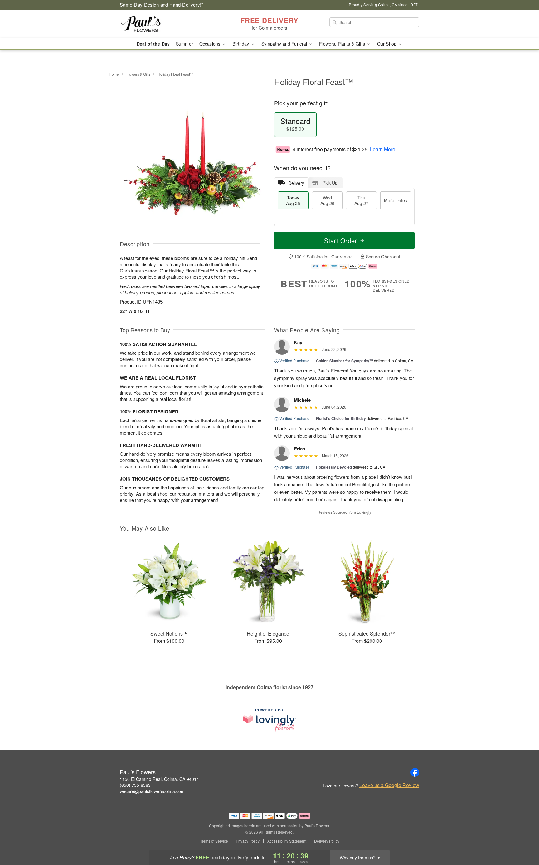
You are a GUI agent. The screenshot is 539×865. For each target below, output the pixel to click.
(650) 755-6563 (135, 785)
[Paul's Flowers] (165, 24)
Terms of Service (214, 841)
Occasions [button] (210, 44)
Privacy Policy (248, 841)
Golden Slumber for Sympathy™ (344, 360)
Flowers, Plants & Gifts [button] (342, 44)
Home (114, 74)
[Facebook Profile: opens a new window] (414, 772)
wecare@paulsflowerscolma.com (152, 791)
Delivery (296, 183)
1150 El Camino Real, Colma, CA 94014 (159, 779)
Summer (184, 44)
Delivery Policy (326, 841)
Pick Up (330, 183)
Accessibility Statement (286, 841)
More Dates (395, 200)
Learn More (382, 149)
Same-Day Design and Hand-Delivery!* (161, 4)
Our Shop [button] (387, 44)
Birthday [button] (241, 44)
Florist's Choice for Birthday (341, 418)
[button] (523, 838)
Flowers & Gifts (138, 74)
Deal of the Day (153, 44)
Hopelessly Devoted (334, 467)
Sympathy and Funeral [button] (284, 44)
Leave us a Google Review (389, 785)
